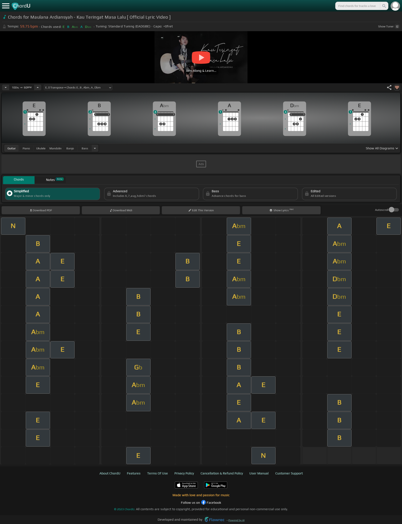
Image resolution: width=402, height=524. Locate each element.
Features (133, 473)
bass (85, 148)
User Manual (259, 473)
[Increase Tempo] (37, 87)
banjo (70, 148)
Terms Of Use (157, 473)
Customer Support (289, 473)
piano (26, 148)
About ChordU (109, 473)
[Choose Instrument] (95, 148)
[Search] (384, 6)
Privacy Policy (184, 473)
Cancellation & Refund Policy (222, 473)
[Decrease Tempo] (5, 87)
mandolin (55, 148)
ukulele (40, 148)
